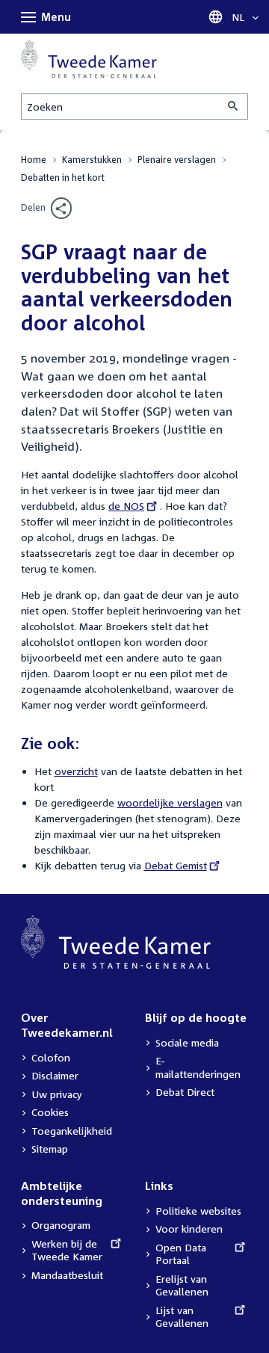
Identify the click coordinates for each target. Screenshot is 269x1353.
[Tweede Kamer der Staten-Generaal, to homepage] (89, 59)
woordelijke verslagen (170, 802)
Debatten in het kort (63, 177)
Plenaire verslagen (176, 159)
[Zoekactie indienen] (234, 106)
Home (33, 159)
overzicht (76, 771)
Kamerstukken (92, 159)
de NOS (127, 505)
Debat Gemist (175, 865)
